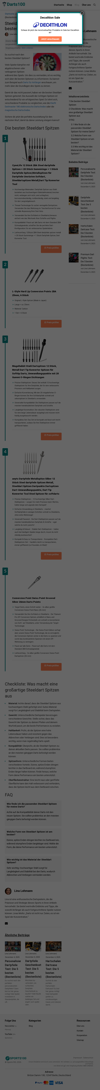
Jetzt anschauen (50, 39)
